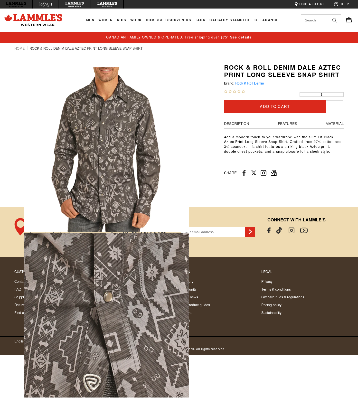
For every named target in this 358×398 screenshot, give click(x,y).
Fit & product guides (194, 304)
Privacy (267, 281)
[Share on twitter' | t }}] (253, 173)
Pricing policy (271, 304)
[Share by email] (263, 173)
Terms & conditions (276, 289)
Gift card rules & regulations (282, 296)
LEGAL (266, 271)
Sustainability (271, 312)
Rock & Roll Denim (249, 83)
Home (20, 48)
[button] (234, 91)
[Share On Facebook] (244, 173)
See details (241, 37)
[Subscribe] (250, 232)
